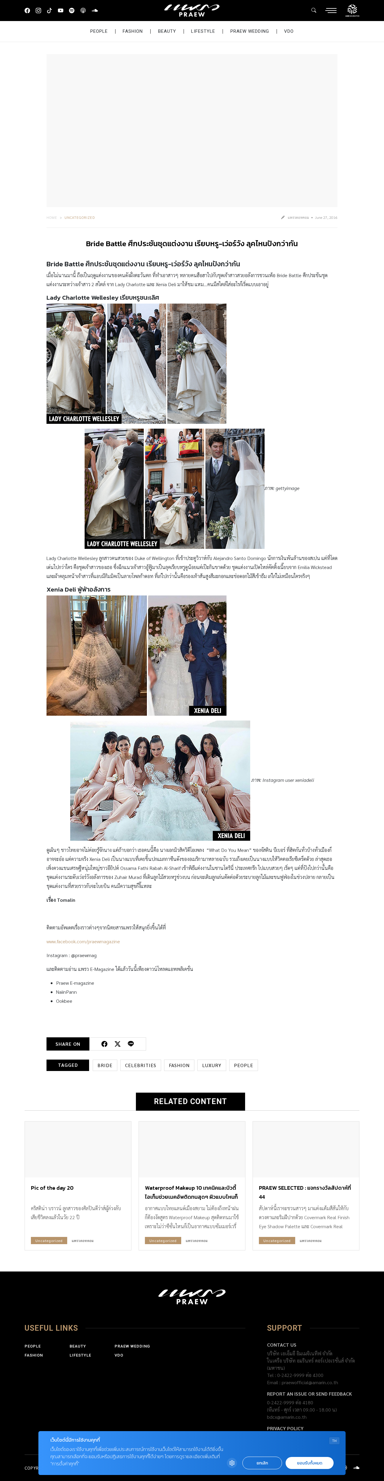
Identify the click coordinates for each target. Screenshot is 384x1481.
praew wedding (249, 31)
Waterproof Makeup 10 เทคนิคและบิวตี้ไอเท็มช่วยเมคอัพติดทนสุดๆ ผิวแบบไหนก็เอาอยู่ (191, 1197)
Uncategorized (79, 217)
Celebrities (140, 1065)
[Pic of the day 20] (78, 1149)
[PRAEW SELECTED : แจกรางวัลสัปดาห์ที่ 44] (306, 1149)
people (243, 1065)
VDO (289, 31)
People (99, 31)
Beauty (167, 31)
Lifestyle (203, 31)
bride (105, 1065)
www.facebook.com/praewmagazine (83, 941)
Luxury (211, 1065)
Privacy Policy (285, 1428)
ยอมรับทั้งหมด (309, 1463)
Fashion (133, 31)
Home (51, 217)
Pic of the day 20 (52, 1188)
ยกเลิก (262, 1463)
